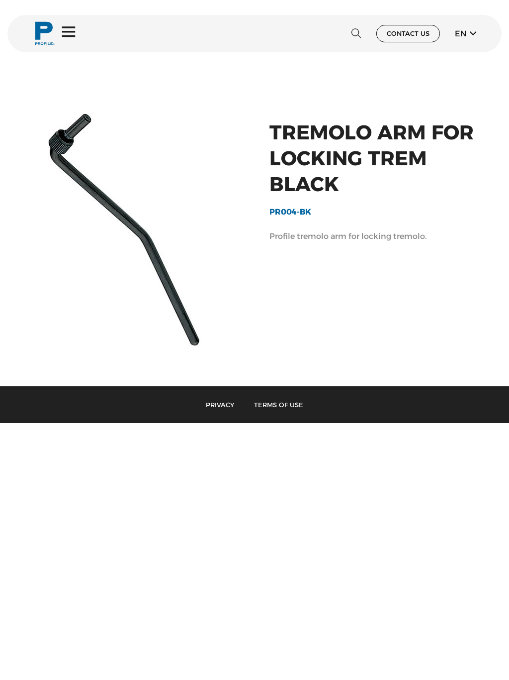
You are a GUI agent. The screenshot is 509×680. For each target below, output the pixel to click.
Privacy (220, 405)
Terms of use (278, 405)
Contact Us (408, 33)
